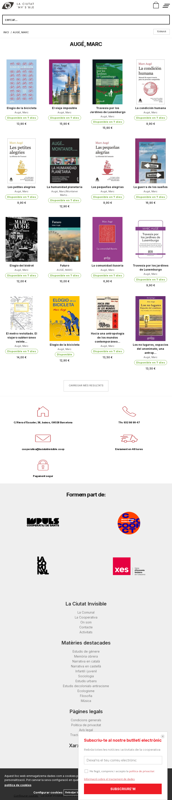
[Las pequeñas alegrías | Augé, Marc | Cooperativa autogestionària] (107, 160)
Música (86, 701)
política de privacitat (141, 771)
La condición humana (150, 108)
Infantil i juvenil (86, 671)
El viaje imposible (64, 108)
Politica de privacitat (86, 725)
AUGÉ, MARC (65, 269)
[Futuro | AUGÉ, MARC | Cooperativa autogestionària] (64, 239)
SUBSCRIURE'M (122, 789)
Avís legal (86, 730)
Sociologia (86, 676)
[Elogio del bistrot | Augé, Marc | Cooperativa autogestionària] (21, 239)
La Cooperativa (86, 617)
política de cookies (17, 785)
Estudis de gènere (86, 651)
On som (86, 622)
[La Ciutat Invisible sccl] (17, 6)
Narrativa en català (86, 661)
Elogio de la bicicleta (22, 108)
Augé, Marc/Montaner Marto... (64, 193)
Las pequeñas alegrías (107, 187)
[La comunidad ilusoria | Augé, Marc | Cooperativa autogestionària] (107, 239)
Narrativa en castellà (86, 666)
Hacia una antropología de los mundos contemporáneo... (107, 337)
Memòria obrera (86, 656)
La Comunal (86, 612)
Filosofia (86, 696)
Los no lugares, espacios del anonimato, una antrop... (150, 348)
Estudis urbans (86, 681)
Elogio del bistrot (22, 265)
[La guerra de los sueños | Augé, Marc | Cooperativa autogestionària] (150, 160)
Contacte (86, 627)
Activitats (86, 632)
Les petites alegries (21, 187)
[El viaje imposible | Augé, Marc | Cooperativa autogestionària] (64, 81)
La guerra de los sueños (150, 187)
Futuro (64, 265)
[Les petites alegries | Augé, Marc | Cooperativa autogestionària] (21, 160)
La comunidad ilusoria (107, 265)
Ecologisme (86, 691)
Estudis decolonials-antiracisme (86, 686)
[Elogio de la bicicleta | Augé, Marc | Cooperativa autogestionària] (21, 81)
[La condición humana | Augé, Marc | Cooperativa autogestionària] (150, 81)
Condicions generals (86, 720)
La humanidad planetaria (64, 187)
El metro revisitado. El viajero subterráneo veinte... (21, 337)
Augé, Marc (21, 112)
